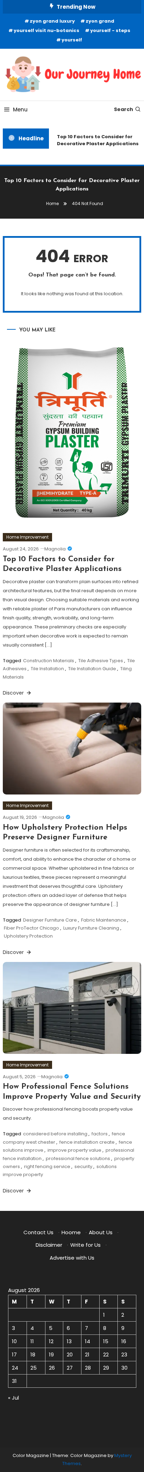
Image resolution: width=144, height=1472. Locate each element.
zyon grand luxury (52, 21)
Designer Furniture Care (50, 920)
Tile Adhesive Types (100, 660)
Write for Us (85, 1244)
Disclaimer (49, 1244)
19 (51, 1354)
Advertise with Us (72, 1257)
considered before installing (55, 1133)
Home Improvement (27, 537)
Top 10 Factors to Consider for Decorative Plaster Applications (96, 140)
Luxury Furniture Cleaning (91, 928)
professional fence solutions (78, 1158)
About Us (101, 1232)
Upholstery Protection (28, 936)
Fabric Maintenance (103, 920)
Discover (14, 692)
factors (100, 1133)
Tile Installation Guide (92, 668)
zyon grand (100, 21)
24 (15, 1367)
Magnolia (55, 549)
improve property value (74, 1150)
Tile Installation (47, 668)
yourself (72, 40)
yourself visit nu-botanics (46, 30)
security (83, 1166)
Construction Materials (48, 660)
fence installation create (87, 1142)
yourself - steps (110, 30)
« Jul (13, 1397)
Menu (20, 109)
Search (123, 109)
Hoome (71, 1232)
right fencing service (47, 1166)
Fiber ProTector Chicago (31, 928)
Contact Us (38, 1232)
